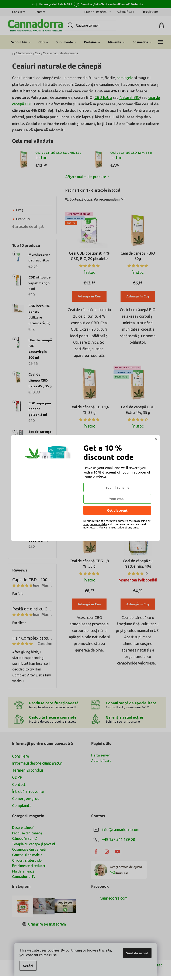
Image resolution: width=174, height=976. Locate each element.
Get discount (117, 510)
